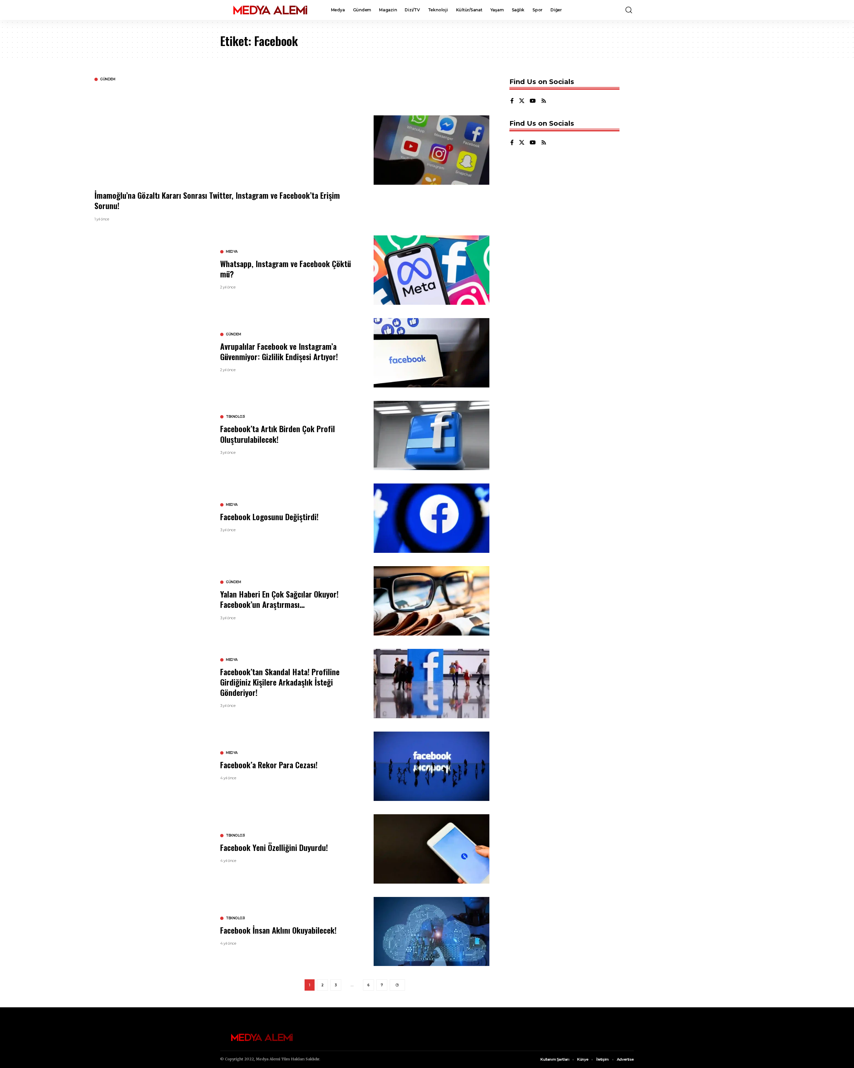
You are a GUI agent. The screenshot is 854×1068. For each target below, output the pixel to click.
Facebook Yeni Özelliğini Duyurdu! (274, 847)
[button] (628, 10)
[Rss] (543, 101)
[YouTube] (533, 101)
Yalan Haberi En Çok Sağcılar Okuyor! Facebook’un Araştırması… (279, 599)
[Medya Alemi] (270, 10)
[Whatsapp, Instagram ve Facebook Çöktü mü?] (431, 270)
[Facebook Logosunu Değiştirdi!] (431, 518)
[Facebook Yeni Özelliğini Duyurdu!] (431, 849)
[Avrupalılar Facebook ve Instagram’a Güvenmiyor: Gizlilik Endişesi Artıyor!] (431, 352)
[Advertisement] (294, 135)
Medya (232, 251)
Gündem (107, 79)
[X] (521, 101)
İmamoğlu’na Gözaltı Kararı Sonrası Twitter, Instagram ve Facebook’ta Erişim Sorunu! (217, 200)
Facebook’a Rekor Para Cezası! (269, 765)
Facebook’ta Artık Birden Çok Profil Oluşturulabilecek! (277, 433)
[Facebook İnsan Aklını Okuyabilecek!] (431, 931)
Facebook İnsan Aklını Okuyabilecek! (278, 930)
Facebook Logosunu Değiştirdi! (269, 516)
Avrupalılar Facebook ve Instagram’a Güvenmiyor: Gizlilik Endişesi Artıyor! (279, 351)
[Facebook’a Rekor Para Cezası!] (431, 766)
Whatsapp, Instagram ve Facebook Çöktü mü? (285, 268)
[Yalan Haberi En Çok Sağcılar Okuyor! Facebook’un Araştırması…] (431, 601)
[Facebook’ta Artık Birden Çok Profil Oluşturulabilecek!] (431, 435)
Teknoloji (235, 416)
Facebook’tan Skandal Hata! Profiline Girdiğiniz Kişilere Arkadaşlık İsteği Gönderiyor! (280, 682)
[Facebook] (512, 101)
